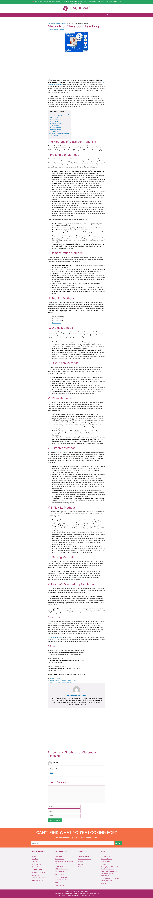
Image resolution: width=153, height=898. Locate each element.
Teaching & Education (60, 23)
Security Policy (106, 864)
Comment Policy (106, 883)
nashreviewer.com (77, 3)
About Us (35, 859)
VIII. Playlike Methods (55, 129)
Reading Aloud (56, 323)
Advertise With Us (38, 880)
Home (47, 15)
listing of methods (57, 637)
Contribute (35, 875)
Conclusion (55, 135)
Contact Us (35, 867)
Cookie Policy (105, 861)
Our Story (35, 861)
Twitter (80, 867)
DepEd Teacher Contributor (76, 695)
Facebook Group (83, 856)
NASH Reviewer (66, 15)
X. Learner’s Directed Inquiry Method (59, 133)
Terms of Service (106, 859)
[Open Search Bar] (107, 15)
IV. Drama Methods (55, 121)
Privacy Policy (105, 856)
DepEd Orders (59, 859)
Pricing (57, 882)
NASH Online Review (61, 869)
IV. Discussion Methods (56, 123)
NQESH (80, 861)
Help (100, 15)
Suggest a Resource (38, 872)
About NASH (59, 856)
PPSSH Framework (61, 877)
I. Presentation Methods (56, 116)
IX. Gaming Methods (56, 131)
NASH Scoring (59, 874)
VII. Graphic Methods (55, 127)
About (54, 15)
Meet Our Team (37, 864)
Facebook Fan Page (84, 859)
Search (93, 15)
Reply (51, 773)
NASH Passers (59, 871)
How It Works (59, 866)
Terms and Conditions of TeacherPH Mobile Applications (109, 874)
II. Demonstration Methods (57, 117)
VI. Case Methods (54, 125)
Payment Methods (61, 880)
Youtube (80, 864)
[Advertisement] (76, 65)
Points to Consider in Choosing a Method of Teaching (64, 680)
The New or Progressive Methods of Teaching (62, 682)
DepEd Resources (79, 15)
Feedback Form (37, 869)
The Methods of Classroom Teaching (59, 114)
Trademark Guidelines (39, 878)
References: (57, 136)
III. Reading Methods (55, 119)
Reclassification (60, 885)
